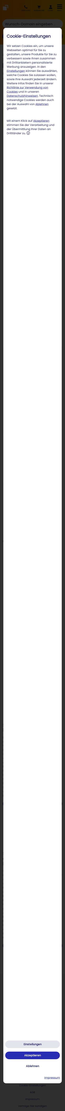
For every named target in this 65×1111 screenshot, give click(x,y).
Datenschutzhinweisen (22, 96)
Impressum (52, 1078)
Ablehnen (42, 104)
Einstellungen (16, 71)
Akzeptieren (41, 121)
